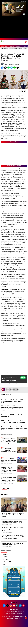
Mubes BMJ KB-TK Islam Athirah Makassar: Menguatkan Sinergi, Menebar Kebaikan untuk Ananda (14, 515)
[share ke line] (14, 68)
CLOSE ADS (23, 1)
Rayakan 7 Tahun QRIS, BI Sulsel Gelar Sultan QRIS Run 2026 (8, 460)
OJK (10, 389)
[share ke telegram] (11, 68)
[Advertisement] (14, 358)
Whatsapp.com (21, 611)
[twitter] (7, 606)
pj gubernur (15, 389)
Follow (23, 377)
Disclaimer (10, 618)
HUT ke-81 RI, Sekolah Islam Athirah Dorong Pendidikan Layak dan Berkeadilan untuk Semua (13, 529)
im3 (5, 556)
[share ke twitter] (5, 68)
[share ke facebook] (2, 68)
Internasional (18, 46)
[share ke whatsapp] (8, 68)
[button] (20, 91)
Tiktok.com (8, 613)
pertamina (7, 561)
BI (6, 389)
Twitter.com (13, 613)
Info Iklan (17, 618)
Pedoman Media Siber (18, 616)
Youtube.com (19, 613)
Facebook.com (7, 611)
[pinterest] (23, 606)
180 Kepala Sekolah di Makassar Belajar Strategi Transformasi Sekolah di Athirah (12, 522)
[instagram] (10, 606)
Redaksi (9, 616)
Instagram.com (14, 611)
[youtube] (14, 606)
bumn (6, 554)
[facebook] (4, 606)
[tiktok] (17, 606)
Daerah (12, 46)
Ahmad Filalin (7, 63)
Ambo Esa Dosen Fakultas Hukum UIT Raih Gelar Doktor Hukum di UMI (13, 544)
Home (2, 46)
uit (5, 564)
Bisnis (6, 46)
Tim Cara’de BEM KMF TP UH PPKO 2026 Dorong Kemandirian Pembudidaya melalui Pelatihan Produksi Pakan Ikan (13, 537)
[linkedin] (20, 606)
